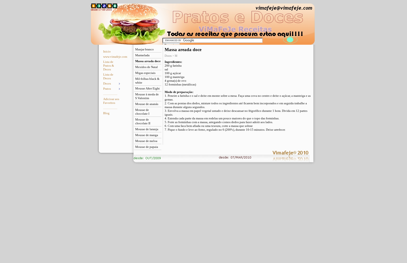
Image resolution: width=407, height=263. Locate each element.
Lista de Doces (108, 76)
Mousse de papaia (146, 147)
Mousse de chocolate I (142, 111)
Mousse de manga (146, 135)
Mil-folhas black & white (147, 80)
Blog (106, 113)
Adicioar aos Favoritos (111, 101)
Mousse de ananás (146, 104)
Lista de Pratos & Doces (108, 65)
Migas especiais (145, 73)
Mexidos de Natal (146, 67)
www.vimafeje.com (112, 56)
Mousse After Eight (147, 88)
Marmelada (142, 55)
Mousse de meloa (146, 141)
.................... (110, 94)
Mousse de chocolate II (142, 121)
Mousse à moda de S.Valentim (147, 96)
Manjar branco (144, 49)
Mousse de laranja (146, 129)
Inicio (107, 51)
